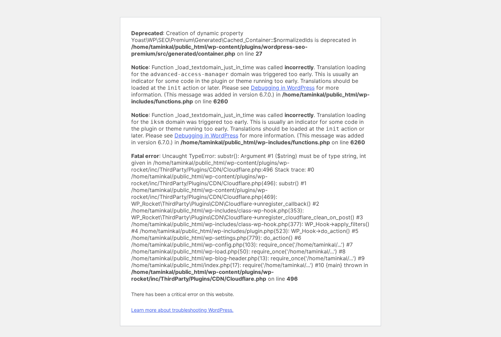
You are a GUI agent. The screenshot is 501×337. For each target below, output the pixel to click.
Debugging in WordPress (283, 87)
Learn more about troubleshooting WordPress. (182, 310)
